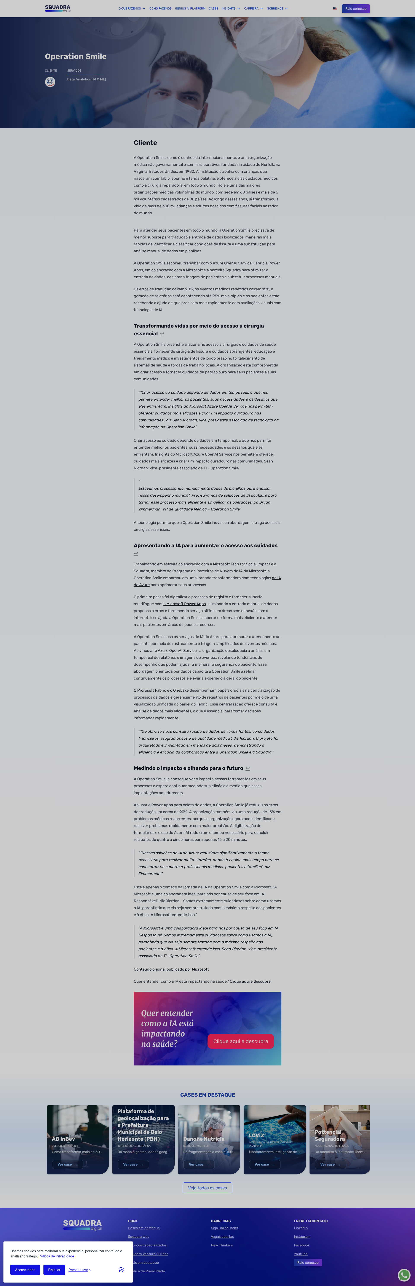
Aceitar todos (25, 1269)
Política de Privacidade (56, 1256)
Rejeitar (54, 1269)
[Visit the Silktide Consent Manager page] (121, 1270)
